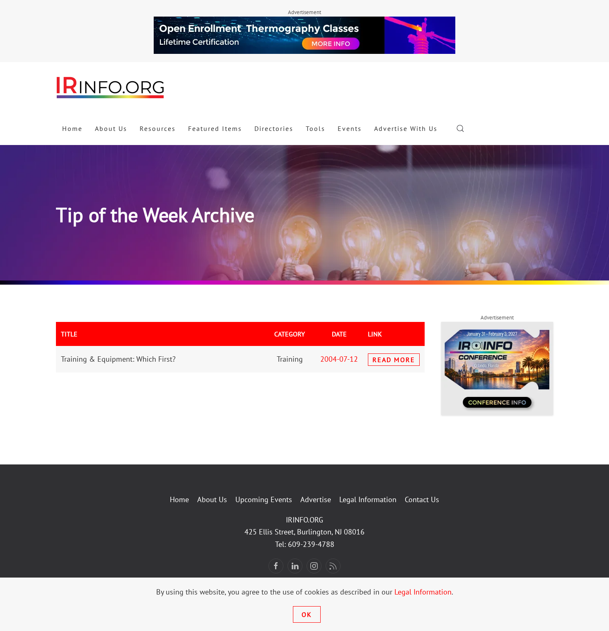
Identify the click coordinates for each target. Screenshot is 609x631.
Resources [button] (158, 128)
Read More (393, 359)
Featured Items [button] (215, 128)
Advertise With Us (405, 128)
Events (350, 128)
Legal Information (367, 499)
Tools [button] (315, 128)
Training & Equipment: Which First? (118, 359)
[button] (460, 128)
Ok (307, 614)
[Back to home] (110, 87)
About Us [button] (111, 128)
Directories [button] (273, 128)
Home (72, 128)
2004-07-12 (339, 359)
